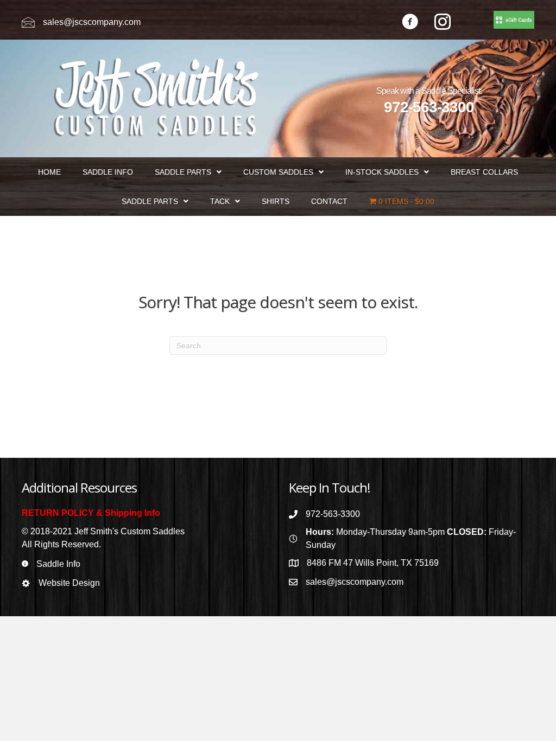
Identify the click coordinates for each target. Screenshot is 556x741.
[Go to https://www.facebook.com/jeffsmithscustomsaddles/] (410, 23)
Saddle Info (58, 563)
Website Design (69, 582)
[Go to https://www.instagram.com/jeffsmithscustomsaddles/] (442, 23)
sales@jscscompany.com (92, 22)
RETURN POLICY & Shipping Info (91, 513)
